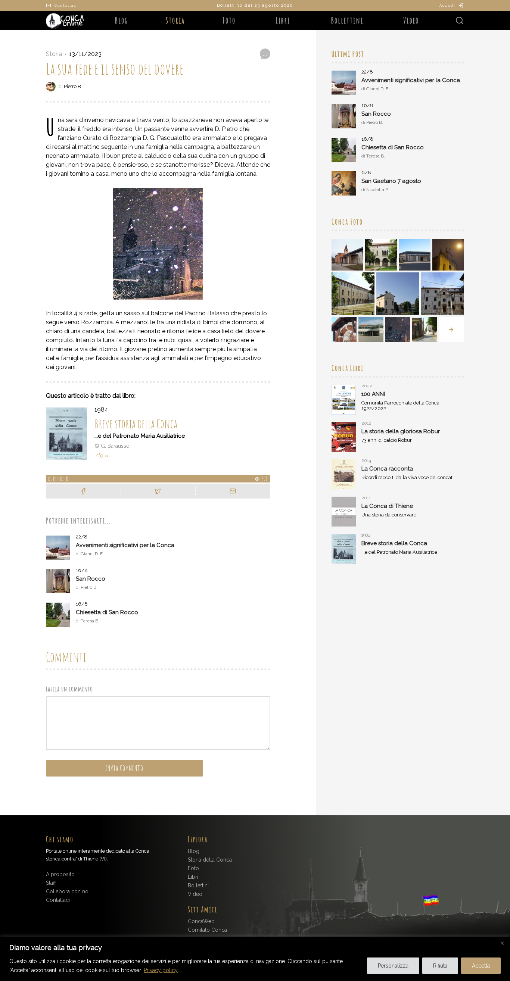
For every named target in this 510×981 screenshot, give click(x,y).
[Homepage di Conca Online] (66, 20)
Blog (121, 20)
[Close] (502, 942)
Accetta (481, 966)
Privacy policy (161, 970)
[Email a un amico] (233, 491)
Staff (51, 883)
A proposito (60, 874)
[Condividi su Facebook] (83, 491)
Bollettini (347, 20)
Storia (175, 20)
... (265, 53)
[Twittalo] (158, 491)
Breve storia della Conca (135, 423)
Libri (283, 20)
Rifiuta (440, 966)
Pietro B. (73, 86)
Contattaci (66, 5)
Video (411, 20)
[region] (255, 959)
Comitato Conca (207, 930)
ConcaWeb (201, 921)
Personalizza (393, 966)
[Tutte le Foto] (451, 329)
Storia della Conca (210, 860)
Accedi (447, 5)
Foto (229, 20)
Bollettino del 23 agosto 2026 (255, 5)
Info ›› (101, 456)
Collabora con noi (68, 891)
